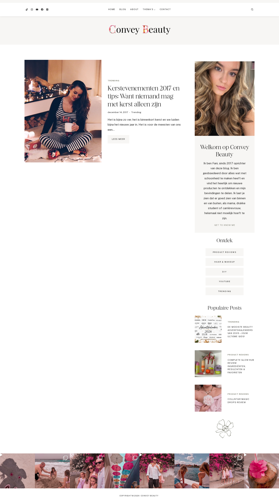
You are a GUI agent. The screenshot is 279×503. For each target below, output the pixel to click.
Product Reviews (224, 252)
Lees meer (120, 140)
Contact (165, 9)
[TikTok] (26, 9)
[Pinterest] (47, 9)
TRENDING (224, 291)
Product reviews (238, 355)
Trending (113, 80)
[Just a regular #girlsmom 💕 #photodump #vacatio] (226, 470)
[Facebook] (42, 9)
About (134, 9)
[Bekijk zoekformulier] (252, 9)
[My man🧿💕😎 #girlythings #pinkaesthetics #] (157, 470)
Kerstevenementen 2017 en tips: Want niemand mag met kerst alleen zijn (144, 96)
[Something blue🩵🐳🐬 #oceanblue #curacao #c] (122, 470)
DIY (224, 271)
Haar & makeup (224, 262)
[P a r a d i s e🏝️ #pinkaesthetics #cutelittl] (191, 470)
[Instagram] (32, 9)
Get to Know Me (224, 225)
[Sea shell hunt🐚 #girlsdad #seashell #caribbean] (52, 470)
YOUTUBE (224, 281)
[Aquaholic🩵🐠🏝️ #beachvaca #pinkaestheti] (17, 470)
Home (111, 9)
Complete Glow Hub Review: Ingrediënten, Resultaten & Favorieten (241, 366)
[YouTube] (37, 9)
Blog (122, 9)
